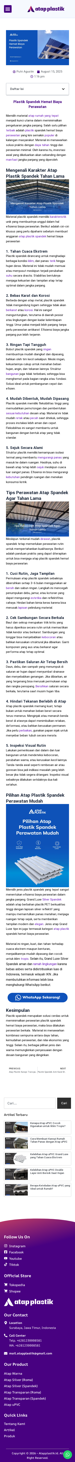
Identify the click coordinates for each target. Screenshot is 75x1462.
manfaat (12, 159)
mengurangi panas (50, 457)
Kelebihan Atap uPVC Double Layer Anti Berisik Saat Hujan (47, 1172)
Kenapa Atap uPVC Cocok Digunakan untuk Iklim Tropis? (47, 1125)
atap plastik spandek (32, 236)
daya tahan (42, 145)
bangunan (12, 374)
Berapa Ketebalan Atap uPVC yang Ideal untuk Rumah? (50, 1187)
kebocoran (49, 637)
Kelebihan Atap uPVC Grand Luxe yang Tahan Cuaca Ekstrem (49, 1156)
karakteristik (58, 217)
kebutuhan (13, 477)
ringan (47, 349)
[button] (8, 9)
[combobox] (30, 1103)
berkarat (11, 310)
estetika (36, 598)
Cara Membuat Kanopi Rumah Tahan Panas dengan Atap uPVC (48, 1140)
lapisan (22, 607)
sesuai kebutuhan (17, 413)
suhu (9, 275)
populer (49, 135)
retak (19, 418)
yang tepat (51, 115)
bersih (10, 588)
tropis (25, 959)
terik (52, 261)
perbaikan (25, 730)
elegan (39, 924)
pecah (34, 418)
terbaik (10, 130)
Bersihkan (42, 686)
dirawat (45, 539)
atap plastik (61, 929)
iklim (31, 261)
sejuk (40, 467)
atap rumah (36, 115)
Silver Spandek (51, 899)
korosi (29, 310)
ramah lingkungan (45, 964)
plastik (29, 130)
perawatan (13, 135)
